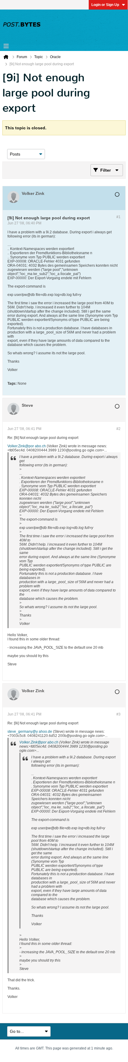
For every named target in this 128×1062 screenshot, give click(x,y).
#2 (118, 429)
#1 (118, 217)
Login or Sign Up (105, 5)
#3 (118, 714)
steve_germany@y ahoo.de (29, 731)
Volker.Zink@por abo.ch (26, 446)
